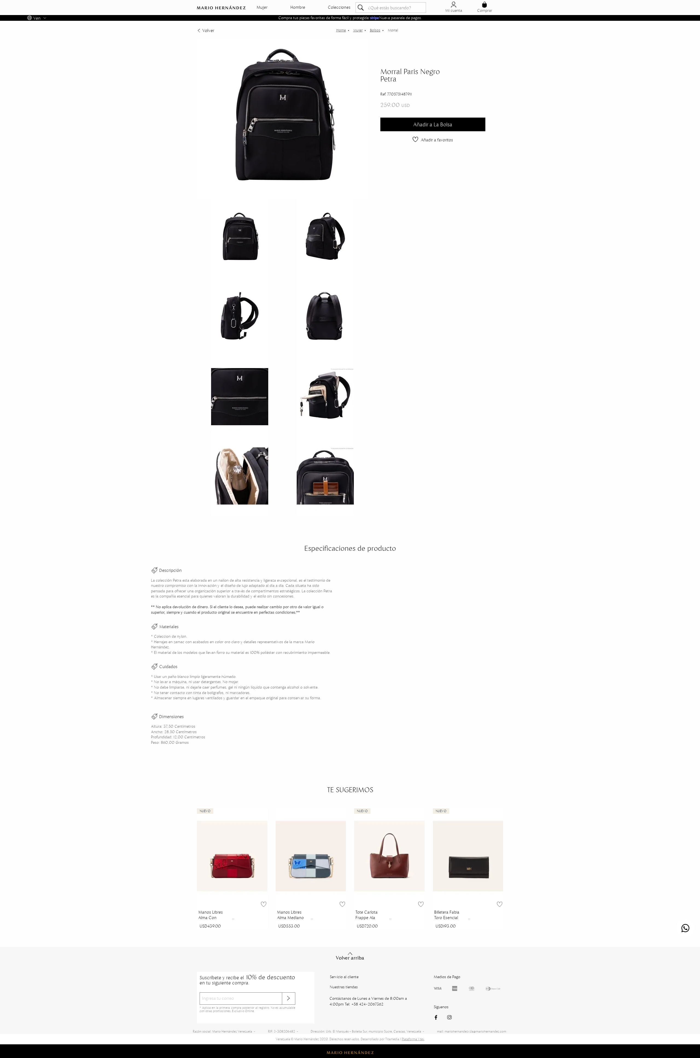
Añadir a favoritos (437, 139)
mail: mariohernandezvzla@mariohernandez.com (471, 1031)
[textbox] (390, 7)
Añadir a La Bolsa (432, 124)
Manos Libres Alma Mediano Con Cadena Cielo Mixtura (290, 915)
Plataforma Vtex (413, 1039)
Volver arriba (350, 958)
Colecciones (339, 7)
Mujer (261, 7)
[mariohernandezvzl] (341, 30)
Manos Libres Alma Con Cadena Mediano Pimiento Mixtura (214, 915)
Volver (208, 30)
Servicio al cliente (344, 976)
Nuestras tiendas (344, 986)
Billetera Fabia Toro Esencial (446, 915)
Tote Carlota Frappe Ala (366, 915)
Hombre (297, 7)
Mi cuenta (453, 10)
